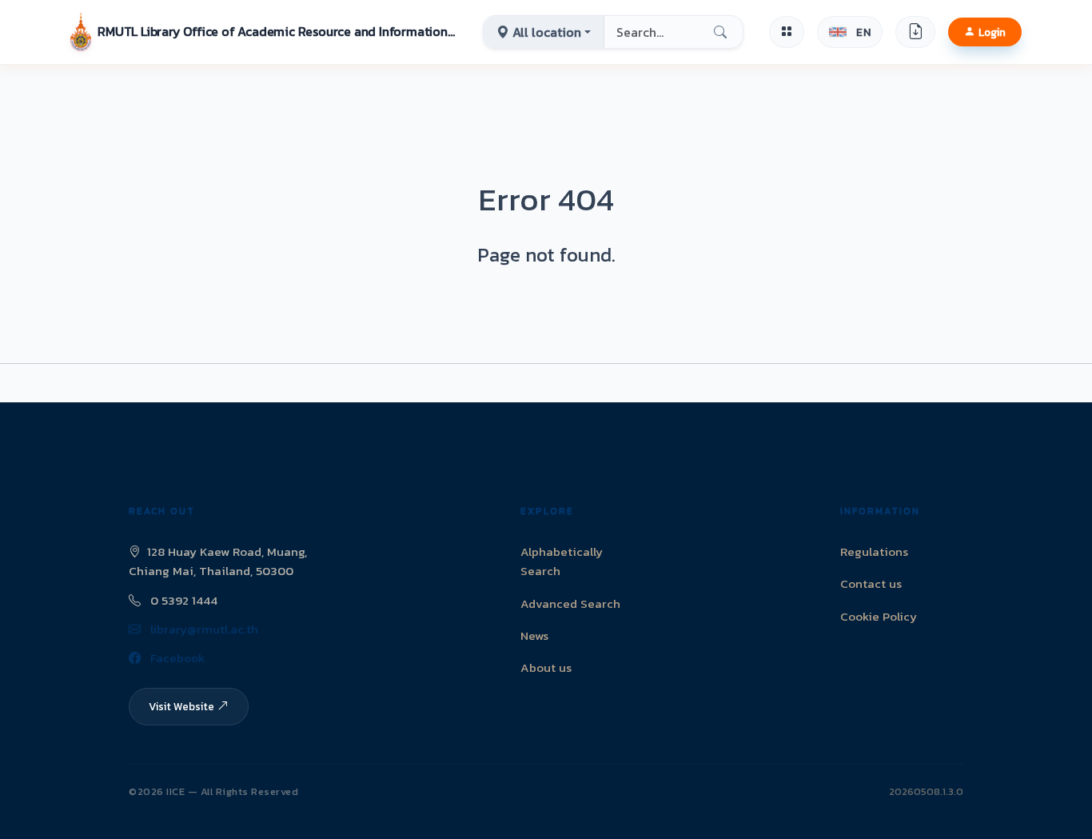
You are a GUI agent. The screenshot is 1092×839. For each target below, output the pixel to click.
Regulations (874, 551)
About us (546, 667)
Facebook (176, 658)
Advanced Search (570, 603)
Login (992, 32)
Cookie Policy (878, 616)
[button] (263, 32)
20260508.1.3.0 (926, 791)
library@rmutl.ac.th (202, 629)
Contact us (871, 583)
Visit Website (181, 706)
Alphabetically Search (561, 561)
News (534, 635)
